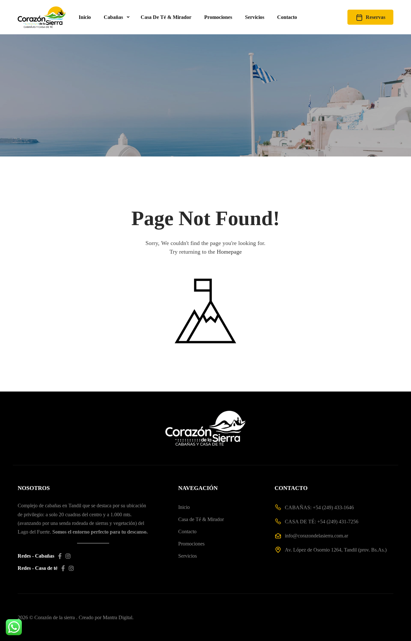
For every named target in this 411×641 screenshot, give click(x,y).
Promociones (218, 17)
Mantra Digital (117, 617)
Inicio (85, 17)
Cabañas (113, 17)
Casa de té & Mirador (166, 17)
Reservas (375, 17)
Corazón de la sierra (54, 617)
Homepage (229, 252)
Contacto (287, 17)
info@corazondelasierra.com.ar (316, 535)
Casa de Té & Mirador (201, 519)
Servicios (254, 17)
